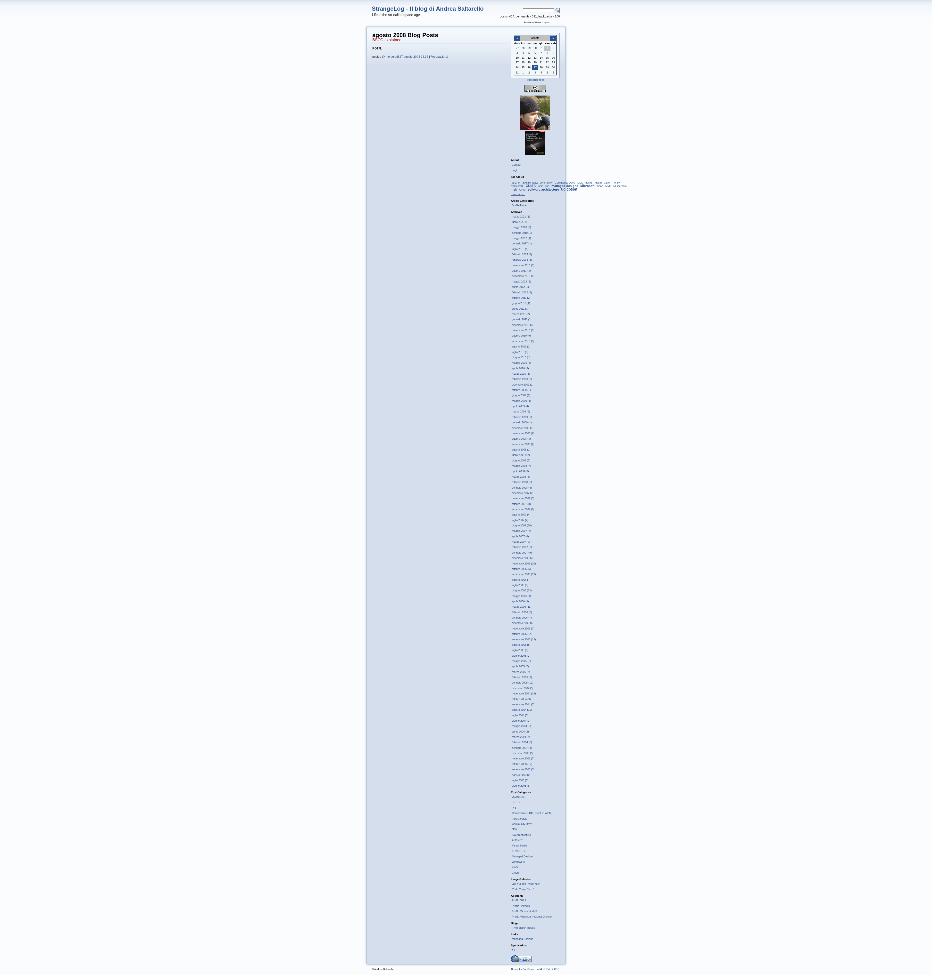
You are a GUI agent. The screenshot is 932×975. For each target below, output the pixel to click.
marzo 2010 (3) (521, 373)
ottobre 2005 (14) (522, 633)
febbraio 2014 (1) (522, 259)
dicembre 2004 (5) (522, 688)
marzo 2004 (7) (521, 736)
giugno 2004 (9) (521, 720)
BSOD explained (386, 40)
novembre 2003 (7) (523, 758)
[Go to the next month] (553, 35)
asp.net (516, 182)
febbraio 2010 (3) (522, 379)
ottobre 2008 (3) (521, 438)
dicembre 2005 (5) (522, 622)
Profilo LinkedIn (521, 905)
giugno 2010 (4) (521, 357)
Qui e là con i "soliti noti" (526, 883)
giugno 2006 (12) (522, 590)
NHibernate (620, 186)
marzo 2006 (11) (521, 606)
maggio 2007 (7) (521, 530)
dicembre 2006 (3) (522, 557)
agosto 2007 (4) (521, 514)
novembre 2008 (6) (523, 433)
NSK (514, 829)
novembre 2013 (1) (523, 265)
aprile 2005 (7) (520, 666)
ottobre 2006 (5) (521, 568)
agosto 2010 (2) (521, 346)
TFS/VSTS (518, 851)
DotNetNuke (519, 205)
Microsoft (587, 186)
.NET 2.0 (517, 802)
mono (600, 186)
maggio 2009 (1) (521, 400)
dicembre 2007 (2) (522, 493)
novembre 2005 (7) (523, 628)
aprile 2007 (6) (520, 536)
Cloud (515, 872)
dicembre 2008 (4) (522, 428)
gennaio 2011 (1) (522, 319)
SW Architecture (521, 834)
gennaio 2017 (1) (522, 243)
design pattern (603, 182)
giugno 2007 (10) (522, 525)
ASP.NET (517, 840)
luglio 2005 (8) (520, 650)
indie (540, 186)
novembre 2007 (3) (523, 498)
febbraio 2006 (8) (522, 612)
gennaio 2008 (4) (522, 487)
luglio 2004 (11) (521, 715)
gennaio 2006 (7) (522, 617)
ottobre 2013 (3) (521, 270)
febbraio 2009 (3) (522, 417)
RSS (513, 950)
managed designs (564, 186)
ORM (522, 189)
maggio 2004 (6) (521, 726)
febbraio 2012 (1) (522, 292)
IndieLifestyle (519, 818)
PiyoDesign (529, 969)
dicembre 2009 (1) (522, 384)
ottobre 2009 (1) (521, 389)
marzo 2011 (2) (521, 314)
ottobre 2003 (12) (522, 764)
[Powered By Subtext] (521, 961)
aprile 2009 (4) (520, 406)
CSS (556, 969)
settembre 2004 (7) (523, 704)
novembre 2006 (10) (524, 563)
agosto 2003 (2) (521, 775)
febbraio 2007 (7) (522, 547)
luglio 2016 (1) (520, 249)
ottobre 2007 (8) (521, 503)
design (589, 182)
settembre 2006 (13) (524, 574)
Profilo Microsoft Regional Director (532, 916)
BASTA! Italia (530, 182)
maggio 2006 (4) (521, 596)
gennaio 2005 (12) (522, 682)
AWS (515, 867)
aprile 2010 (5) (520, 368)
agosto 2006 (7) (521, 579)
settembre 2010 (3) (523, 341)
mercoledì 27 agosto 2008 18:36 (407, 56)
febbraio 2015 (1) (522, 254)
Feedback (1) (439, 56)
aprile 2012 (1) (520, 286)
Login (515, 170)
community (546, 182)
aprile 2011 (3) (520, 308)
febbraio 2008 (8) (522, 482)
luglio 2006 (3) (520, 585)
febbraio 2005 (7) (522, 677)
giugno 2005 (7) (521, 655)
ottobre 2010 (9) (521, 335)
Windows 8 (518, 861)
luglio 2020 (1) (520, 221)
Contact (516, 164)
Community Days (565, 182)
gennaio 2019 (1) (522, 232)
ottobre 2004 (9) (521, 699)
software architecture (543, 189)
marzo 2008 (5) (521, 476)
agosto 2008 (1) (521, 449)
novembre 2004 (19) (524, 693)
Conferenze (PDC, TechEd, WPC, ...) (534, 813)
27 (535, 67)
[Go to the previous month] (517, 35)
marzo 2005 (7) (521, 671)
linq (547, 186)
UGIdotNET (519, 796)
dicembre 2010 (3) (522, 324)
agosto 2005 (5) (521, 644)
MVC (608, 186)
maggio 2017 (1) (521, 238)
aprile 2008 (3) (520, 471)
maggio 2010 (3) (521, 362)
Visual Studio (519, 845)
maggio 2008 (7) (521, 465)
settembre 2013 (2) (523, 275)
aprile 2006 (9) (520, 601)
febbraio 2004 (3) (522, 742)
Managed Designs (522, 856)
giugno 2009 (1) (521, 395)
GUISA (531, 186)
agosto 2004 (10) (522, 709)
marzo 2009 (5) (521, 411)
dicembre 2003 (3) (522, 753)
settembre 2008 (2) (523, 444)
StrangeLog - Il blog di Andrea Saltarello (428, 8)
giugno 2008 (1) (521, 460)
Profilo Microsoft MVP (524, 911)
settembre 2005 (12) (524, 639)
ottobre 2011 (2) (521, 297)
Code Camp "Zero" (523, 889)
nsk (514, 189)
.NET (515, 807)
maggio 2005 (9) (521, 661)
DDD (580, 182)
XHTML (547, 969)
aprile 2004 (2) (520, 731)
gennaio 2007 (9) (522, 552)
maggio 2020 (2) (521, 227)
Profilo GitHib (519, 900)
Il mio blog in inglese (523, 927)
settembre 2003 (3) (523, 769)
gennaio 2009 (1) (522, 422)
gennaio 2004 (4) (522, 747)
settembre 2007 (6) (523, 509)
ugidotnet (569, 189)
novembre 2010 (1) (523, 330)
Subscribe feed (535, 79)
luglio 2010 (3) (520, 352)
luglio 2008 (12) (521, 454)
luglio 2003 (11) (521, 780)
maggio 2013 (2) (521, 281)
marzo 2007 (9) (521, 541)
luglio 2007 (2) (520, 520)
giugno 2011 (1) (521, 303)
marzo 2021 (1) (521, 216)
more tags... (518, 194)
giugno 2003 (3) (521, 785)
